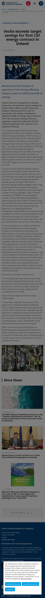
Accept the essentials (30, 584)
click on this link (26, 579)
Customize (10, 589)
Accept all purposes (13, 584)
